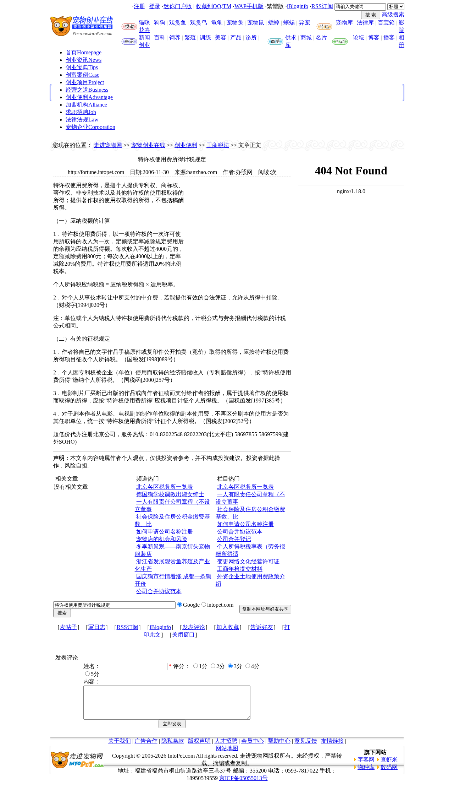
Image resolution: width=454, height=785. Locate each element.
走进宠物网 (108, 145)
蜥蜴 (289, 23)
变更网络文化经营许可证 (248, 561)
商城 (306, 37)
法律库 (365, 23)
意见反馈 (305, 741)
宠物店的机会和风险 (161, 539)
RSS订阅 (322, 6)
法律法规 (82, 120)
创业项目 (85, 82)
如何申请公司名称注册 (164, 532)
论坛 (358, 37)
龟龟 (216, 23)
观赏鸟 (198, 23)
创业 (144, 45)
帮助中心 (279, 741)
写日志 (96, 627)
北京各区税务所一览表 (164, 487)
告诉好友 (261, 627)
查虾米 (389, 760)
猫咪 (144, 23)
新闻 (144, 37)
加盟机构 (86, 105)
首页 (83, 52)
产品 (236, 37)
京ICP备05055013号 (243, 778)
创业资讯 (83, 60)
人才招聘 (226, 741)
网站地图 (227, 748)
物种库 (366, 767)
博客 (374, 37)
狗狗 (159, 23)
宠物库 (344, 23)
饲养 (175, 37)
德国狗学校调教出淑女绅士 (170, 494)
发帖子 (68, 627)
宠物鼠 (255, 23)
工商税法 (217, 145)
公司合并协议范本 (159, 591)
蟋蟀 (273, 23)
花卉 (144, 30)
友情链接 (332, 741)
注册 (139, 6)
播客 (389, 37)
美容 (220, 37)
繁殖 (190, 37)
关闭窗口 (183, 635)
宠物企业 (90, 127)
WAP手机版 (249, 6)
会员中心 (252, 741)
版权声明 (199, 741)
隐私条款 (172, 741)
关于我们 (119, 741)
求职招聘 (81, 112)
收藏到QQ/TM (213, 6)
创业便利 (89, 97)
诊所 (251, 37)
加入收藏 (227, 627)
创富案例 (82, 75)
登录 (154, 6)
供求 (291, 37)
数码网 (389, 767)
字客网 (366, 760)
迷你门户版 (178, 6)
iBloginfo (297, 6)
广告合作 (146, 741)
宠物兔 (234, 23)
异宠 (304, 23)
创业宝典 (82, 67)
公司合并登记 (234, 539)
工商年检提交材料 (239, 569)
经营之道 (87, 90)
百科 (159, 37)
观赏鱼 (177, 23)
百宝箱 (386, 23)
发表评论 (193, 627)
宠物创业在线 (148, 145)
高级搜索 (393, 14)
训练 (205, 37)
